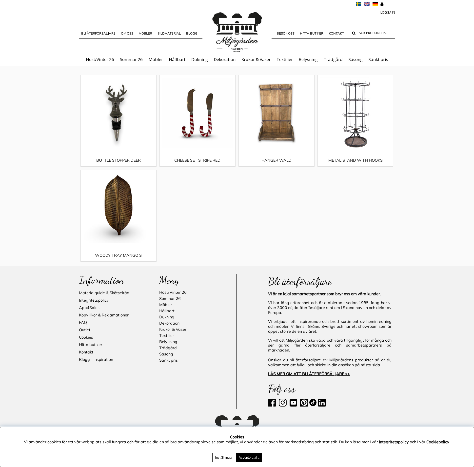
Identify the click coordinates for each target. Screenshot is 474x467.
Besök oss (286, 33)
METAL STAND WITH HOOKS (355, 160)
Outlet (84, 329)
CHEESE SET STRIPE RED (197, 160)
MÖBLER (145, 33)
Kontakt (336, 33)
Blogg (192, 33)
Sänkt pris (378, 59)
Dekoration (225, 59)
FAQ (83, 322)
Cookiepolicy (437, 441)
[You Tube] (293, 405)
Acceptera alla (249, 457)
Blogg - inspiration (96, 359)
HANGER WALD (276, 160)
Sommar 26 (131, 59)
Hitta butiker (311, 33)
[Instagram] (283, 405)
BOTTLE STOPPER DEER (118, 160)
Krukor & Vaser (256, 59)
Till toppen (89, 70)
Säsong (356, 59)
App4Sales (89, 307)
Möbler (156, 59)
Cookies (86, 337)
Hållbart (177, 59)
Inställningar (223, 457)
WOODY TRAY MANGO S (118, 255)
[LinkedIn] (322, 405)
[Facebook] (273, 405)
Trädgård (333, 59)
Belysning (308, 59)
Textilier (284, 59)
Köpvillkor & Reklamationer (104, 314)
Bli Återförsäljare (98, 33)
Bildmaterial (169, 33)
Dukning (199, 59)
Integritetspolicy (94, 300)
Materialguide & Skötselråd (104, 292)
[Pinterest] (303, 405)
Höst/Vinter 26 (100, 59)
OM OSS (127, 33)
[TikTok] (313, 405)
